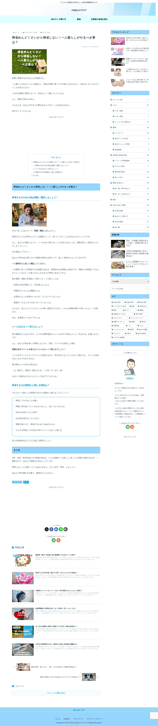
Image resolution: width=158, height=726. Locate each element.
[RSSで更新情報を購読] (58, 540)
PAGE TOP (80, 710)
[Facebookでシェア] (51, 529)
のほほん (130, 378)
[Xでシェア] (47, 529)
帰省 (27, 482)
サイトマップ (78, 719)
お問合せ (67, 719)
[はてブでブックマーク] (56, 529)
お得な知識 (18, 482)
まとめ (35, 175)
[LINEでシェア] (61, 529)
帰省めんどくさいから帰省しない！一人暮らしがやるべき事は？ (56, 162)
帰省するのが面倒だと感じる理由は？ (49, 172)
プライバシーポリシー (95, 719)
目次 (53, 157)
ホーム (57, 719)
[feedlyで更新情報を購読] (54, 540)
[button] (66, 529)
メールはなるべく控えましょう (46, 169)
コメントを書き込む (56, 693)
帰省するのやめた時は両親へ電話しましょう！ (52, 165)
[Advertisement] (56, 135)
